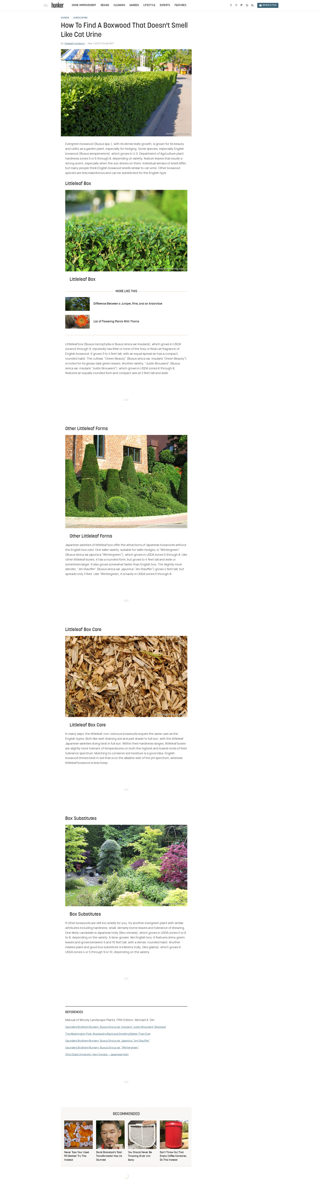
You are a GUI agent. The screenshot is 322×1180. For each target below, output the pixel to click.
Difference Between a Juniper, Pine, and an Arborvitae (127, 303)
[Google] (247, 5)
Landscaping (80, 18)
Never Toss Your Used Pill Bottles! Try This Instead (76, 1156)
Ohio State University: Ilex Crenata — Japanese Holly (97, 1054)
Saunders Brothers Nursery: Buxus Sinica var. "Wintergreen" (102, 1047)
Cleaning (119, 5)
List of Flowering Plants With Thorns (116, 321)
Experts (165, 5)
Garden (134, 5)
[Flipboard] (241, 5)
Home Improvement (84, 5)
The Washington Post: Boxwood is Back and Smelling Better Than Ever (108, 1034)
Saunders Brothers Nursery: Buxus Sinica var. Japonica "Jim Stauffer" (107, 1040)
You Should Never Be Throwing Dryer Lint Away (140, 1156)
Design (105, 5)
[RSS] (252, 5)
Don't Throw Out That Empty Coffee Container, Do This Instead (173, 1156)
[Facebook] (231, 5)
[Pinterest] (236, 5)
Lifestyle (149, 5)
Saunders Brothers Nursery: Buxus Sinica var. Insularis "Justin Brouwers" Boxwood (115, 1027)
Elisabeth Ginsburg (75, 43)
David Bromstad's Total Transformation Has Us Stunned (109, 1156)
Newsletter (269, 5)
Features (180, 5)
